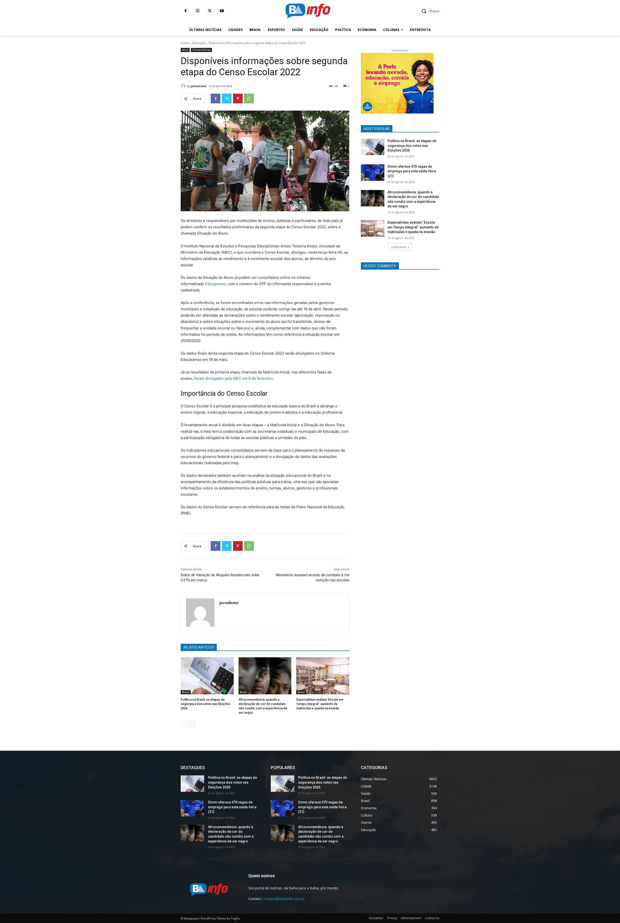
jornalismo (198, 86)
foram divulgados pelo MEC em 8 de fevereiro (233, 378)
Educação (199, 43)
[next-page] (191, 724)
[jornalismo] (184, 86)
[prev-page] (184, 724)
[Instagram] (197, 11)
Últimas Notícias (201, 50)
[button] (428, 11)
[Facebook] (185, 11)
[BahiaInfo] (308, 11)
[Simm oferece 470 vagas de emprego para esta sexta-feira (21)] (372, 172)
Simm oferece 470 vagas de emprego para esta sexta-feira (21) (412, 171)
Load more (398, 247)
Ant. (442, 82)
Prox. (352, 82)
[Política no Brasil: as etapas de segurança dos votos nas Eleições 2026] (207, 675)
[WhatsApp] (249, 98)
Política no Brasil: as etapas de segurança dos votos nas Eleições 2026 (205, 704)
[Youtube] (222, 11)
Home (185, 43)
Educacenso (215, 283)
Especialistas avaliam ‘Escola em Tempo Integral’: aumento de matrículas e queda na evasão (319, 704)
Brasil (185, 50)
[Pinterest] (238, 98)
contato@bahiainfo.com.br (283, 898)
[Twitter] (210, 11)
